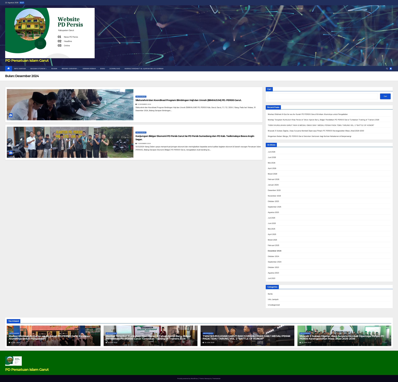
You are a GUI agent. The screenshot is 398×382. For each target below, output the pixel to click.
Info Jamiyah (20, 69)
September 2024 (274, 262)
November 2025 (274, 196)
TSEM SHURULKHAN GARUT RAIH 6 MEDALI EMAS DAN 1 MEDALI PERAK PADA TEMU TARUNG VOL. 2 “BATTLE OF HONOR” (321, 125)
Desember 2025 (274, 190)
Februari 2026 (273, 179)
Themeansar (216, 378)
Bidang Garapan (69, 69)
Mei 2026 (271, 163)
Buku (102, 69)
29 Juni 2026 (112, 342)
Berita (270, 294)
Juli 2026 (271, 152)
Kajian (54, 69)
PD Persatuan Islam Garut (27, 60)
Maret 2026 (272, 174)
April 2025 (272, 234)
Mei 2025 (271, 229)
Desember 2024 (274, 251)
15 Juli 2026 (15, 342)
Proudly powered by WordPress (187, 378)
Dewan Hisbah (89, 69)
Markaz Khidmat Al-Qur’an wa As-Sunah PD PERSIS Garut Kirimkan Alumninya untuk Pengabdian (308, 114)
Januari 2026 (273, 185)
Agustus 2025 (273, 212)
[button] (387, 69)
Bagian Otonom (38, 69)
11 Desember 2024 (144, 143)
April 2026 (272, 168)
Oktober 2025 (273, 201)
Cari (269, 89)
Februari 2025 (273, 245)
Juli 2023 (271, 278)
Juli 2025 (271, 218)
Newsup (207, 378)
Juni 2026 (272, 157)
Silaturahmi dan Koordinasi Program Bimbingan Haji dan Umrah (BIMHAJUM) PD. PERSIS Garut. (188, 100)
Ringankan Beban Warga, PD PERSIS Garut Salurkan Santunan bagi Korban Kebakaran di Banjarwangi (309, 136)
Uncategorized (141, 96)
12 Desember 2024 (144, 104)
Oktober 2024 (273, 256)
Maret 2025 (272, 240)
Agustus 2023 (273, 273)
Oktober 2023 (273, 267)
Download (115, 69)
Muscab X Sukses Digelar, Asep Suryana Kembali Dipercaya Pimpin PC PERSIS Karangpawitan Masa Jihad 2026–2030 (316, 131)
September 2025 (274, 207)
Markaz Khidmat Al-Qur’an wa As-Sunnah (144, 69)
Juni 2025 (272, 223)
